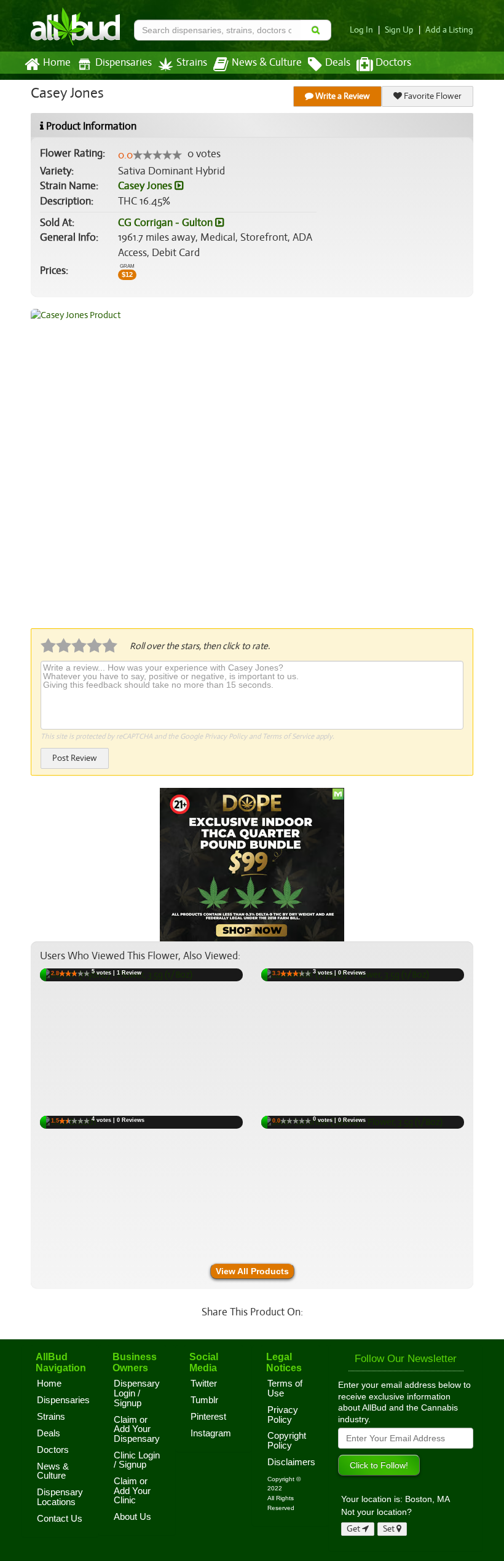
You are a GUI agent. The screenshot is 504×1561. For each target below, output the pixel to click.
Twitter (204, 1383)
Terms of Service (288, 736)
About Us (132, 1517)
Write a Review (341, 96)
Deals (337, 62)
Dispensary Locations (60, 1497)
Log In (361, 30)
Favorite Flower (432, 96)
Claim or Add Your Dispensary (137, 1429)
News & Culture (267, 62)
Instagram (211, 1433)
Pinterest (208, 1417)
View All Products (252, 1271)
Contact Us (59, 1519)
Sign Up (399, 30)
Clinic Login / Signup (137, 1460)
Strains (191, 62)
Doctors (393, 62)
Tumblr (204, 1400)
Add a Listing (449, 30)
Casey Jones (146, 185)
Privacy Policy (226, 736)
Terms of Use (284, 1388)
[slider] (157, 155)
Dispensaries (123, 62)
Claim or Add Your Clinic (132, 1490)
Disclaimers (291, 1462)
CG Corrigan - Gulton (166, 222)
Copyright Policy (286, 1440)
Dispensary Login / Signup (137, 1393)
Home (57, 62)
